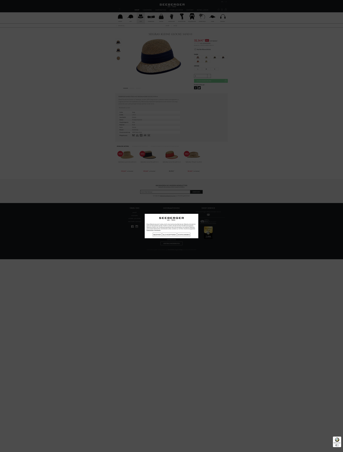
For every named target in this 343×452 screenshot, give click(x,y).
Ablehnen (157, 235)
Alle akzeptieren (169, 235)
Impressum (157, 230)
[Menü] (340, 438)
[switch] (337, 445)
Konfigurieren (184, 235)
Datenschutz (150, 230)
